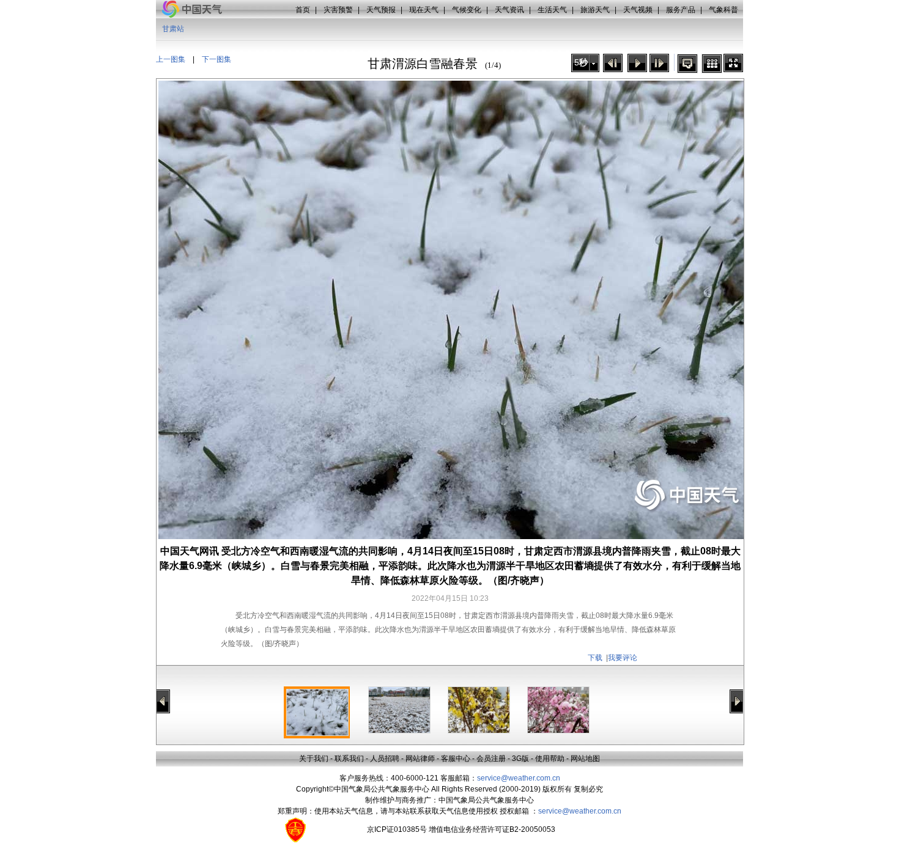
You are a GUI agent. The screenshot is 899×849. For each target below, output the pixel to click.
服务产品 (680, 10)
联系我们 (349, 758)
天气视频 (638, 10)
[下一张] (659, 63)
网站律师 (420, 758)
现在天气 (423, 10)
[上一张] (613, 63)
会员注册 (491, 758)
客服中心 (455, 758)
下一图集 (216, 59)
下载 (595, 657)
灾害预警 (338, 10)
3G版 (520, 758)
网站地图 (585, 758)
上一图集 (170, 59)
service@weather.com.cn (518, 778)
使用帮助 (549, 758)
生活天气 (552, 10)
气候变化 (466, 10)
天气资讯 (509, 10)
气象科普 (723, 10)
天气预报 (381, 10)
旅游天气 (595, 10)
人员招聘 (384, 758)
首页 (302, 10)
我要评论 (622, 657)
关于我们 (313, 758)
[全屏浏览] (733, 63)
